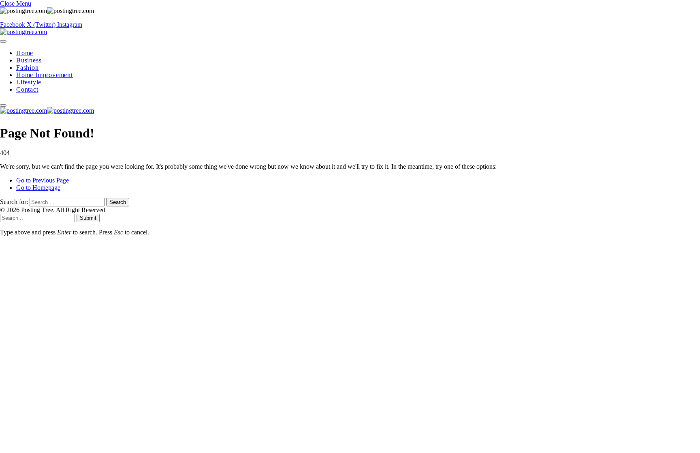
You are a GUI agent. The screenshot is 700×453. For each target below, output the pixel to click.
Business (28, 60)
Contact (27, 89)
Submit (88, 218)
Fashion (27, 67)
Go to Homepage (38, 187)
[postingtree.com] (23, 31)
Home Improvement (44, 74)
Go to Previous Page (42, 180)
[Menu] (3, 41)
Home (24, 52)
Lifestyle (28, 82)
